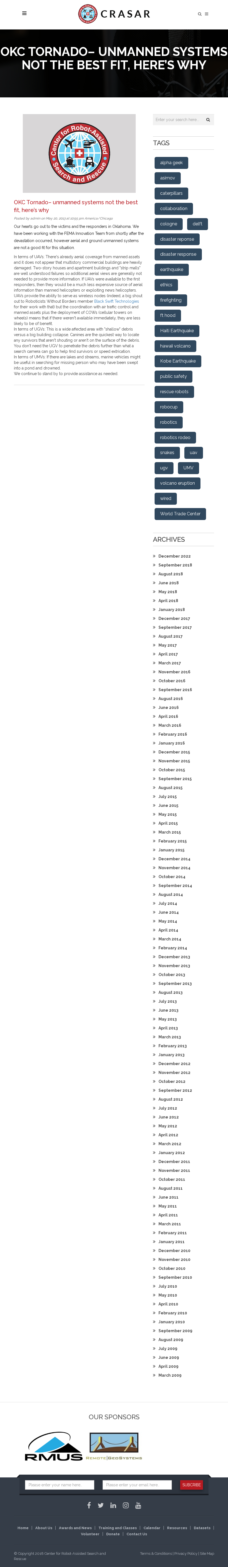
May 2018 (167, 592)
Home (23, 1528)
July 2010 (167, 1286)
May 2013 (167, 1019)
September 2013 (175, 983)
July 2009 (167, 1348)
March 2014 (169, 939)
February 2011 (172, 1233)
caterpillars (171, 193)
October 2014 (171, 876)
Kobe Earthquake (178, 361)
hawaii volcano (175, 346)
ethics (166, 284)
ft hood (167, 315)
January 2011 (171, 1242)
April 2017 (168, 654)
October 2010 (171, 1268)
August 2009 (170, 1339)
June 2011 (168, 1197)
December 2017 (174, 618)
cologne (168, 223)
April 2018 (168, 600)
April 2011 (168, 1215)
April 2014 (168, 930)
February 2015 (172, 841)
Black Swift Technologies (116, 301)
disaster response (178, 254)
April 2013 (168, 1028)
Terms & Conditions (156, 1553)
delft (197, 223)
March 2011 (169, 1224)
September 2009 (175, 1331)
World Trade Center (180, 513)
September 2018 (175, 565)
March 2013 (169, 1037)
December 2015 (174, 752)
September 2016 (175, 690)
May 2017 (167, 645)
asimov (167, 178)
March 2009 (170, 1375)
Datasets (202, 1528)
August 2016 (170, 698)
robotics (168, 422)
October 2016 (171, 681)
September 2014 (175, 885)
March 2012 (169, 1144)
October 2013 (171, 974)
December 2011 (174, 1161)
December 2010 (174, 1250)
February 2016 (172, 734)
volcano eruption (177, 483)
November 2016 (174, 672)
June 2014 (168, 912)
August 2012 (170, 1099)
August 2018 (170, 574)
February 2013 (172, 1046)
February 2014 (172, 948)
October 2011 (171, 1179)
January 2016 (171, 743)
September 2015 (175, 779)
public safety (173, 376)
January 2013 (171, 1055)
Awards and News (75, 1528)
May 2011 (167, 1206)
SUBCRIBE (191, 1485)
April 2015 (168, 823)
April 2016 (168, 716)
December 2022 (174, 556)
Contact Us (137, 1534)
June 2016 (168, 707)
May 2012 (167, 1126)
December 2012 (174, 1063)
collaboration (173, 208)
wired (165, 498)
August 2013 (170, 992)
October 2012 (171, 1081)
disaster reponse (177, 239)
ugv (164, 467)
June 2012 (168, 1117)
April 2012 (168, 1135)
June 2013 (168, 1010)
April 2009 (168, 1366)
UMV (189, 467)
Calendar (151, 1528)
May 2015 (167, 814)
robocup (169, 407)
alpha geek (171, 162)
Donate (113, 1534)
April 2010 (168, 1304)
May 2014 (167, 921)
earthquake (171, 269)
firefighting (171, 300)
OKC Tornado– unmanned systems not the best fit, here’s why (76, 206)
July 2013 (167, 1001)
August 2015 (170, 787)
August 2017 (170, 636)
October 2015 (171, 770)
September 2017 (175, 627)
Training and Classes (117, 1528)
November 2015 (174, 761)
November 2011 (174, 1170)
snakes (167, 452)
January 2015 (171, 850)
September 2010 (175, 1277)
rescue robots (174, 391)
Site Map (207, 1553)
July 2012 (167, 1108)
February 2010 (172, 1313)
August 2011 (170, 1188)
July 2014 (167, 903)
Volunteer (90, 1534)
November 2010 (174, 1259)
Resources (177, 1528)
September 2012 (175, 1090)
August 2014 (170, 894)
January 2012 (171, 1152)
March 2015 (169, 832)
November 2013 (174, 966)
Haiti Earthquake (177, 330)
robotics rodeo (175, 437)
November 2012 (174, 1072)
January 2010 (171, 1322)
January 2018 (171, 609)
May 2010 (167, 1295)
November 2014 (174, 868)
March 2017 (169, 663)
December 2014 (174, 859)
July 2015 (167, 796)
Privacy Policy (185, 1553)
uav (193, 452)
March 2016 (169, 725)
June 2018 (168, 583)
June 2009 (168, 1357)
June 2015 (168, 805)
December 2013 (174, 957)
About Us (43, 1528)
